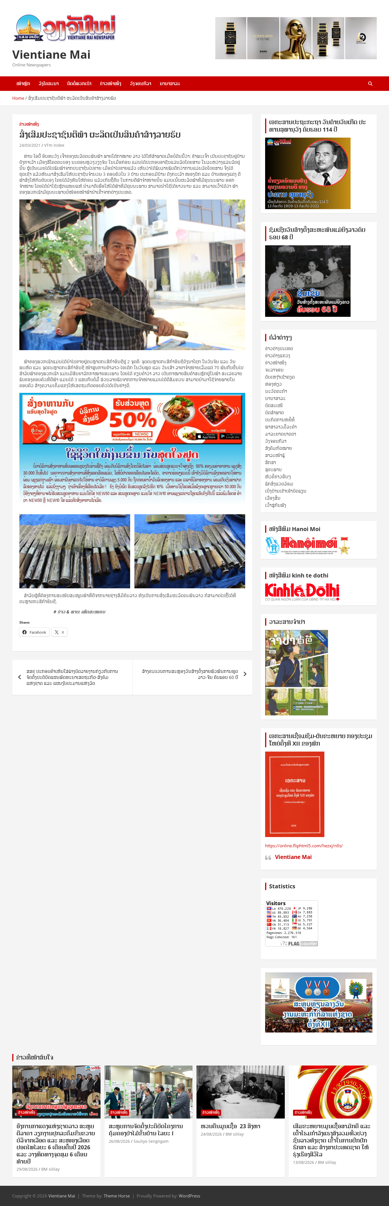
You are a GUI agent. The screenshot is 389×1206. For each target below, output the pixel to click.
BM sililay (50, 1169)
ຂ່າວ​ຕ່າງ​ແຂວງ (277, 355)
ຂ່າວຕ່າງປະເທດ (279, 348)
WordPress (189, 1196)
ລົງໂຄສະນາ (49, 83)
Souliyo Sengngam (151, 1141)
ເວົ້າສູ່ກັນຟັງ (275, 505)
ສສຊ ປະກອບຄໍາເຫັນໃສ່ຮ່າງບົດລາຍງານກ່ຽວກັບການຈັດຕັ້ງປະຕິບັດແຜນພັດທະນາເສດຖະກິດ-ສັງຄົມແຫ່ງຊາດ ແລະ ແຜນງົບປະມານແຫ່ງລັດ (72, 677)
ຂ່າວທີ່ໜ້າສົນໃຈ (34, 1057)
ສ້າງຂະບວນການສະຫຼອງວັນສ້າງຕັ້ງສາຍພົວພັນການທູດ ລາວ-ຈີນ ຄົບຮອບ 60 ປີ (190, 674)
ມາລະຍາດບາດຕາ (280, 434)
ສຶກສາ (270, 462)
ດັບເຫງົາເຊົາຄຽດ (280, 377)
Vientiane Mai (51, 54)
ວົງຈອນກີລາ (140, 83)
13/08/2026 (303, 1162)
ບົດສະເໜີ (274, 405)
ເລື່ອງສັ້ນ (273, 498)
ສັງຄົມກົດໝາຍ (278, 448)
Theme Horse (117, 1196)
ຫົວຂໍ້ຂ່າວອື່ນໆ (278, 476)
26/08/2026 (119, 1141)
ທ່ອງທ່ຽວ (273, 384)
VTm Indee (54, 145)
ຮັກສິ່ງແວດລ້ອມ (279, 484)
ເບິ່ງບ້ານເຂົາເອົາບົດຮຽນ (285, 491)
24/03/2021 (29, 145)
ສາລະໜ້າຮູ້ (275, 455)
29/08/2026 (27, 1169)
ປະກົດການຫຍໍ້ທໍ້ (280, 420)
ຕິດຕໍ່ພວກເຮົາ (79, 83)
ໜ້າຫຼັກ (23, 83)
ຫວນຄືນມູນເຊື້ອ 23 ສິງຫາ (230, 1126)
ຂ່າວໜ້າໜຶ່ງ (110, 83)
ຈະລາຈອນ (274, 370)
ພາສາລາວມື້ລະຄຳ (281, 427)
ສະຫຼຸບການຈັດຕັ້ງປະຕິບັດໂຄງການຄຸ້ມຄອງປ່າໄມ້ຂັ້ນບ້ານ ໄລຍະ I (146, 1130)
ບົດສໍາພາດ (274, 412)
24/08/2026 (211, 1134)
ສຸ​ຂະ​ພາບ (273, 469)
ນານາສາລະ (170, 83)
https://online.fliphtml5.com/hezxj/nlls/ (304, 845)
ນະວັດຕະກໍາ (276, 391)
